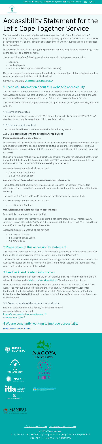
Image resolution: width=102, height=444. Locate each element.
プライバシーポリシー (35, 427)
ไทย (65, 2)
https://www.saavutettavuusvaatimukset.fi (24, 314)
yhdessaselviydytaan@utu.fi (39, 81)
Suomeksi (27, 2)
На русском (57, 2)
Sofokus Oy (65, 438)
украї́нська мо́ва (74, 2)
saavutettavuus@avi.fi (14, 317)
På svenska (37, 2)
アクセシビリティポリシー (62, 427)
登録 (85, 2)
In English (47, 2)
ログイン (91, 2)
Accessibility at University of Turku (16, 329)
